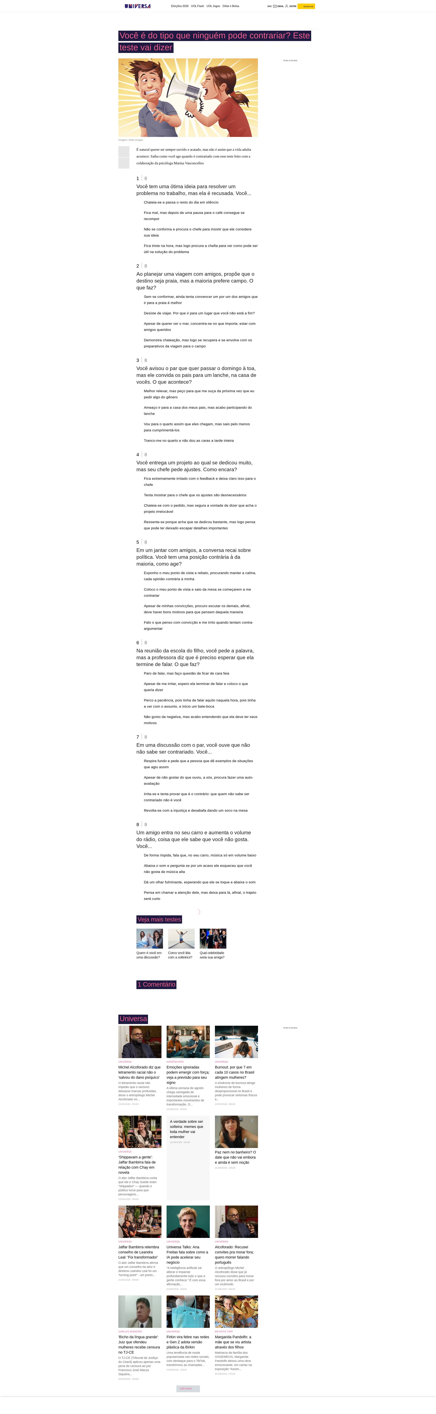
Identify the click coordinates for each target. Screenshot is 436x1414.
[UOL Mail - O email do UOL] (278, 6)
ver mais (186, 1388)
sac (269, 6)
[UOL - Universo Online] (153, 6)
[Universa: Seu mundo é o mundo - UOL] (137, 6)
